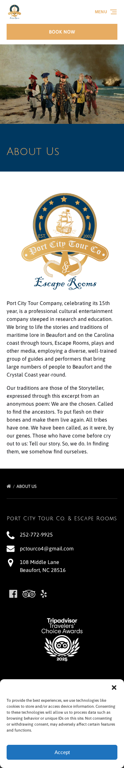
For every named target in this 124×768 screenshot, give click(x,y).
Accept (62, 752)
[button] (114, 687)
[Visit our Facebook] (13, 594)
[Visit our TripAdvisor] (28, 594)
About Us (27, 486)
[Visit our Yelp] (44, 594)
